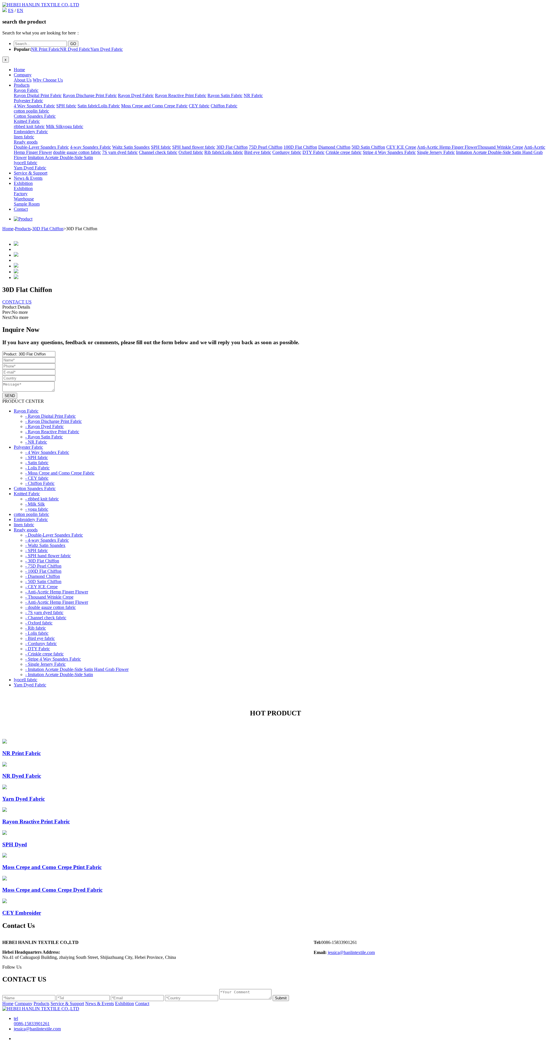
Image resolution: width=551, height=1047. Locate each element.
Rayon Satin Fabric (224, 95)
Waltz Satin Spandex (131, 147)
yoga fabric (73, 126)
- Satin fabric (36, 462)
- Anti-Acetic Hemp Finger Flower (56, 591)
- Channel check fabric (45, 617)
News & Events (28, 178)
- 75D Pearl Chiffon (43, 566)
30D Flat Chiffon (232, 147)
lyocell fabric (25, 162)
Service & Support (30, 173)
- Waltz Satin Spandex (45, 545)
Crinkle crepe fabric (344, 152)
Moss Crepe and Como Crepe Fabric (154, 105)
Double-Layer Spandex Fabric (41, 147)
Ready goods (26, 142)
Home (19, 69)
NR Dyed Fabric (75, 49)
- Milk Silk (35, 504)
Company (23, 74)
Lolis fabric (232, 152)
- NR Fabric (36, 442)
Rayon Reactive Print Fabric (180, 95)
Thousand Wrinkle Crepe (500, 147)
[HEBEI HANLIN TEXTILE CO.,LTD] (40, 4)
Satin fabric (87, 105)
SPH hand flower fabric (193, 147)
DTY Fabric (313, 152)
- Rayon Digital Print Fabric (50, 416)
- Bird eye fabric (40, 638)
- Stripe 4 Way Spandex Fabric (53, 659)
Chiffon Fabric (224, 105)
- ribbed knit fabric (42, 498)
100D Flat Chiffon (300, 147)
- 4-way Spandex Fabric (47, 540)
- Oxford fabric (39, 622)
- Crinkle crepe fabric (44, 653)
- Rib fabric (35, 628)
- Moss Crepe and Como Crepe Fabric (59, 473)
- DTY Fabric (37, 648)
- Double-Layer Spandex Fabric (54, 535)
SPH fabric (66, 105)
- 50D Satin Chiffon (43, 581)
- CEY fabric (36, 478)
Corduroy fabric (286, 152)
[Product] (23, 218)
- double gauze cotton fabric (50, 607)
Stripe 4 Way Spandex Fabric (389, 152)
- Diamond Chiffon (42, 576)
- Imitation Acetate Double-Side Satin (59, 674)
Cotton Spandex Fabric (35, 116)
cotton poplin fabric (31, 111)
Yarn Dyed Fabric (106, 49)
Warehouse (24, 198)
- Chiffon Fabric (40, 483)
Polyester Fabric (28, 100)
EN (20, 10)
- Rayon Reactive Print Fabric (52, 431)
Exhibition (23, 183)
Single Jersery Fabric (436, 152)
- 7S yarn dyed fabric (44, 612)
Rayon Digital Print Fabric (38, 95)
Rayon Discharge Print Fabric (90, 95)
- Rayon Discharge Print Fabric (53, 421)
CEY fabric (199, 105)
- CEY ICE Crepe (41, 586)
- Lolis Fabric (37, 467)
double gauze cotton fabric (77, 152)
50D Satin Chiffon (368, 147)
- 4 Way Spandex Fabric (47, 452)
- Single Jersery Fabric (45, 664)
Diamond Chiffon (334, 147)
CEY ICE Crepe (401, 147)
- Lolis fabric (36, 633)
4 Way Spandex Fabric (34, 105)
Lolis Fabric (109, 105)
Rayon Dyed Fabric (136, 95)
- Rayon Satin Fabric (44, 436)
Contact (21, 209)
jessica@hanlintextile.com (351, 952)
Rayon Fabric (26, 90)
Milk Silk (54, 126)
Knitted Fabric (27, 121)
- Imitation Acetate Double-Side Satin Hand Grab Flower (77, 669)
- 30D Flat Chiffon (42, 560)
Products (22, 85)
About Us (23, 80)
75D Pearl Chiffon (265, 147)
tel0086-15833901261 (32, 1021)
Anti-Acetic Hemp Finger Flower (447, 147)
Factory (21, 193)
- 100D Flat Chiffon (43, 571)
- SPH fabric (36, 457)
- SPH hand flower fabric (48, 555)
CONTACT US (17, 301)
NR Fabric (253, 95)
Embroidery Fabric (31, 131)
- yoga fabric (36, 509)
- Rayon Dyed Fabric (44, 426)
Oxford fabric (191, 152)
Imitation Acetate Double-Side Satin (60, 157)
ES (10, 10)
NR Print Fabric (45, 49)
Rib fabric (213, 152)
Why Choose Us (48, 80)
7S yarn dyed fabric (120, 152)
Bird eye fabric (257, 152)
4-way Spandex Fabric (90, 147)
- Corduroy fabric (41, 643)
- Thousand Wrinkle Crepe (49, 597)
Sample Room (27, 204)
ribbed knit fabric (29, 126)
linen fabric (24, 136)
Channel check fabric (158, 152)
